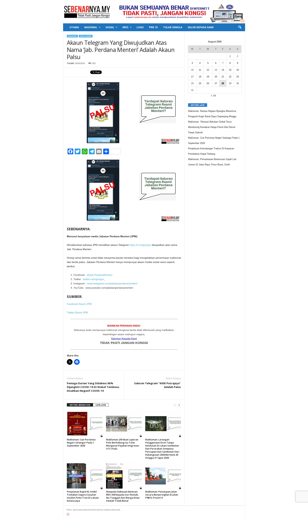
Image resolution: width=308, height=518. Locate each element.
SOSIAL (110, 27)
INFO (125, 27)
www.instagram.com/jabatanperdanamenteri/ (112, 283)
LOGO (140, 27)
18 (200, 76)
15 (230, 69)
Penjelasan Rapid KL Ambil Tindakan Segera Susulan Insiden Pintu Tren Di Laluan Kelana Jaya (83, 496)
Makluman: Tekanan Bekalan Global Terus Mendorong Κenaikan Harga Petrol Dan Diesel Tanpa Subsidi (211, 127)
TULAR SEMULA (172, 27)
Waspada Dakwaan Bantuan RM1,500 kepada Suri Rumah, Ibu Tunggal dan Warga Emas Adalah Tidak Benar (123, 496)
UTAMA (74, 27)
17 (192, 76)
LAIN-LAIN (101, 404)
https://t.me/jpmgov (140, 244)
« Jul (213, 95)
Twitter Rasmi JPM (77, 312)
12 (208, 69)
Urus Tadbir (85, 36)
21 (223, 76)
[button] (240, 27)
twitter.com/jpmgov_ (94, 279)
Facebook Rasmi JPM (79, 304)
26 (208, 83)
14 (223, 69)
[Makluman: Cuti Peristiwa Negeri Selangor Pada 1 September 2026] (84, 423)
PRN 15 (153, 27)
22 (230, 76)
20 (216, 76)
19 (208, 76)
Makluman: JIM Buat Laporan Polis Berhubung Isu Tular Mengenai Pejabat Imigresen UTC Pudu (122, 444)
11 (200, 69)
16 (237, 69)
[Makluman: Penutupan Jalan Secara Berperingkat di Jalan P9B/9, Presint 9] (163, 475)
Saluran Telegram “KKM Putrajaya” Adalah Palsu (157, 385)
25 (200, 83)
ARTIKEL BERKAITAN (80, 404)
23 (237, 76)
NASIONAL (90, 27)
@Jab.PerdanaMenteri (99, 274)
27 (216, 83)
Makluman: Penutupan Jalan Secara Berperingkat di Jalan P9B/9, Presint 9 (161, 494)
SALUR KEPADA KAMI (201, 27)
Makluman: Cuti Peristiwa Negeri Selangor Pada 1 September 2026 (81, 442)
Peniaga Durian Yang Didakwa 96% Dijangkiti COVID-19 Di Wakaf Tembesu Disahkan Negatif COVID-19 (93, 386)
